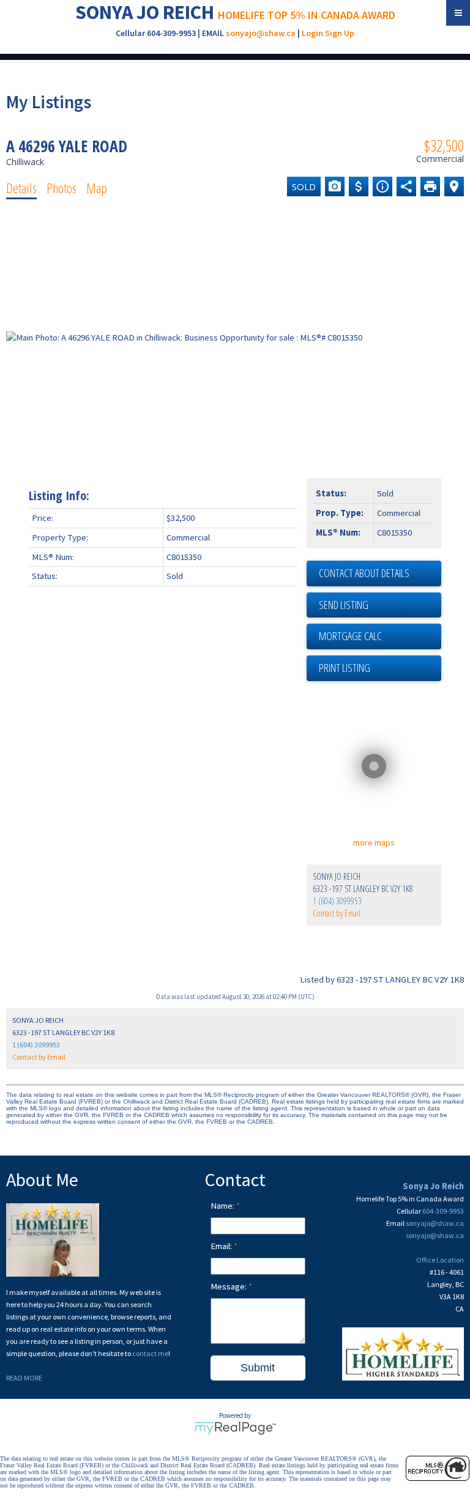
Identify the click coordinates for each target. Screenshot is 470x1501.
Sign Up (339, 33)
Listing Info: (59, 495)
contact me (150, 1353)
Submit (258, 1368)
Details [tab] (21, 188)
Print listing (344, 667)
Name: (223, 1205)
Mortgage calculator (380, 636)
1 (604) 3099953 (337, 901)
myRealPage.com (235, 1428)
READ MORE (24, 1377)
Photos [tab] (61, 188)
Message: (229, 1286)
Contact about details (364, 573)
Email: (222, 1246)
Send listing (343, 604)
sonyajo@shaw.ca (261, 33)
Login (312, 33)
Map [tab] (96, 188)
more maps (374, 842)
